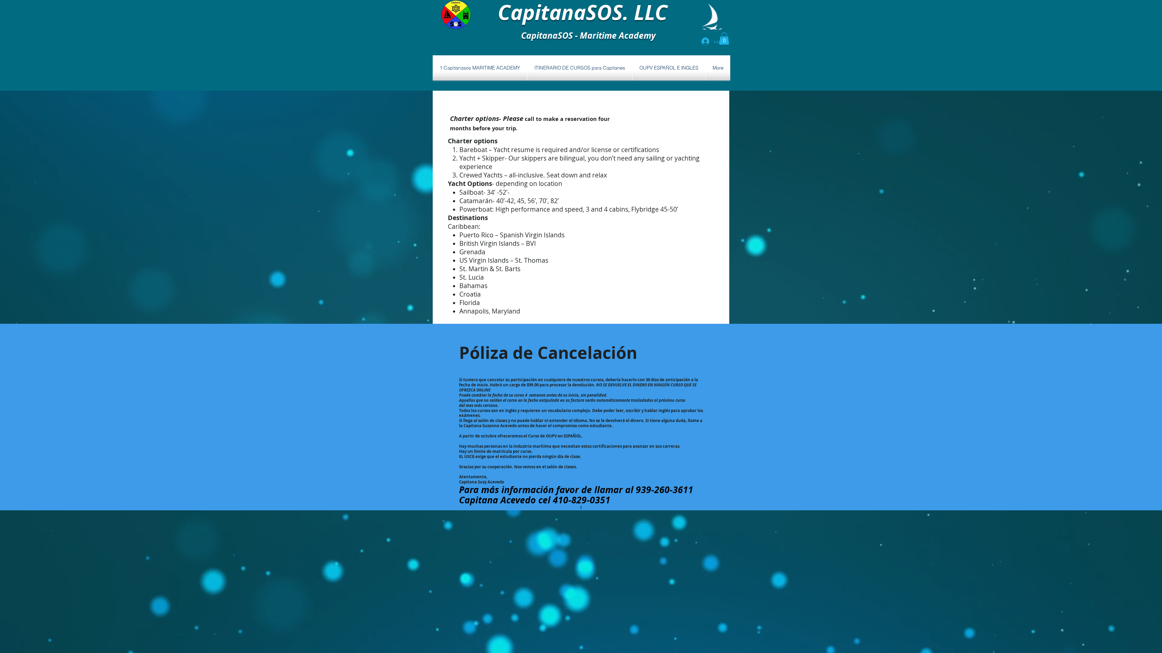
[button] (724, 38)
